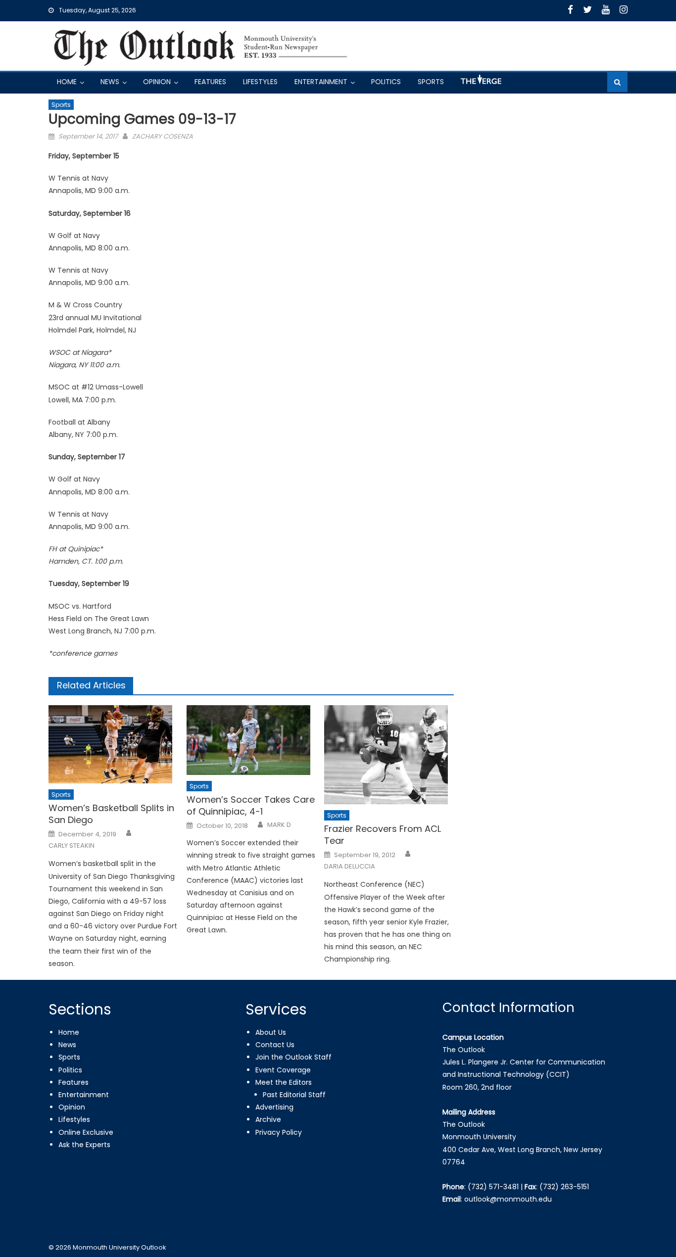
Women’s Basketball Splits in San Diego (111, 813)
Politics (386, 82)
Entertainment (320, 82)
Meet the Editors (283, 1082)
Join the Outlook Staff (293, 1057)
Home (67, 82)
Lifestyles (260, 82)
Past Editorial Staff (294, 1095)
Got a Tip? (480, 83)
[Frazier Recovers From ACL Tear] (389, 754)
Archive (268, 1119)
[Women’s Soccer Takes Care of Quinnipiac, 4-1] (251, 740)
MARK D (279, 825)
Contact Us (274, 1045)
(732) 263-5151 (564, 1187)
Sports (431, 82)
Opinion (157, 82)
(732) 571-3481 (493, 1187)
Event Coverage (283, 1070)
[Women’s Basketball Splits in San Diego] (113, 744)
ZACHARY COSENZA (162, 136)
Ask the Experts (84, 1145)
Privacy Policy (278, 1132)
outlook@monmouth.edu (508, 1199)
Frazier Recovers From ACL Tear (382, 834)
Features (210, 82)
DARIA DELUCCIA (349, 866)
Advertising (274, 1107)
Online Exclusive (85, 1132)
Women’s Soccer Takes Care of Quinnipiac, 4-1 (251, 805)
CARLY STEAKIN (71, 845)
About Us (270, 1032)
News (109, 82)
